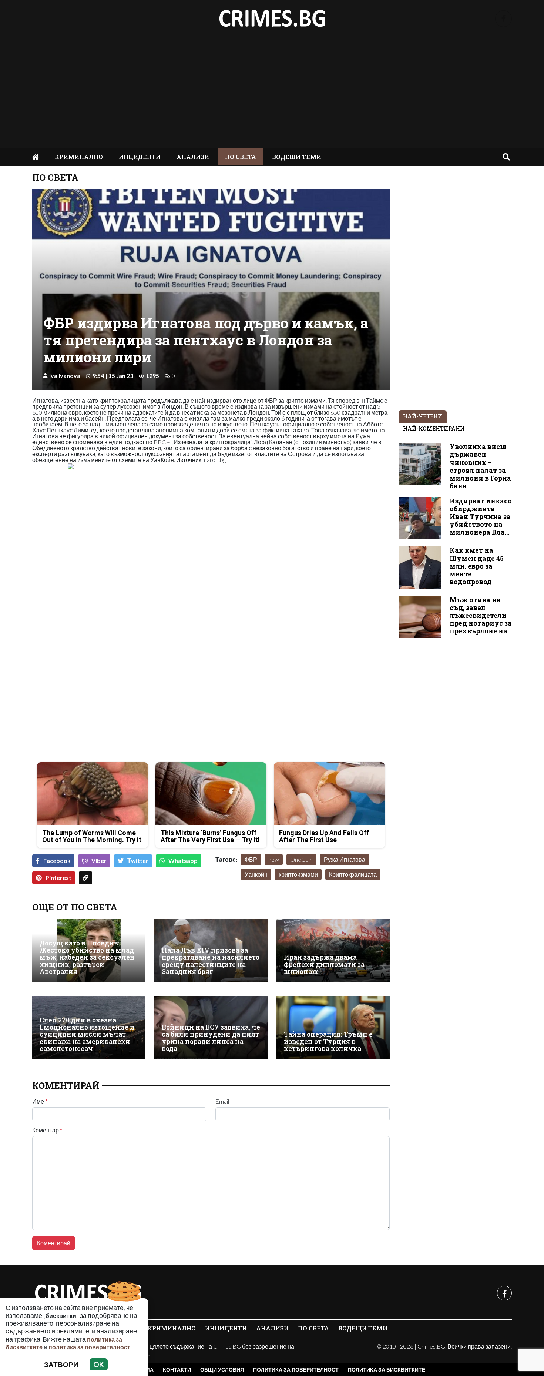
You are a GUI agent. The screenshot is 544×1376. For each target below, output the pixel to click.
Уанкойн (256, 874)
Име (40, 1101)
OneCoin (301, 859)
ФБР (251, 859)
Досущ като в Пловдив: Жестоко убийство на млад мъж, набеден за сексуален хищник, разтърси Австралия (87, 957)
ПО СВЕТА (240, 157)
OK (98, 1364)
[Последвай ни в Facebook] (503, 18)
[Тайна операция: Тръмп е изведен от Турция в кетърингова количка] (333, 1027)
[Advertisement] (272, 93)
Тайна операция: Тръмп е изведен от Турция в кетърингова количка (328, 1041)
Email (222, 1101)
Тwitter (137, 860)
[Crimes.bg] (87, 1293)
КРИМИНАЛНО (79, 157)
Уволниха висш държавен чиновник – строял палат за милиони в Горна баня (480, 466)
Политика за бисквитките (386, 1369)
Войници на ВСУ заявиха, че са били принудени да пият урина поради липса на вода (211, 1038)
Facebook (57, 860)
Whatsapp (183, 860)
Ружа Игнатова (344, 859)
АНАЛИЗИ (193, 157)
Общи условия (222, 1369)
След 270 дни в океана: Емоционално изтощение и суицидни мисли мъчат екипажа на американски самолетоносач (87, 1034)
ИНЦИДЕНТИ (140, 157)
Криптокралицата (353, 874)
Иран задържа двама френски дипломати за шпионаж (324, 964)
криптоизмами (298, 874)
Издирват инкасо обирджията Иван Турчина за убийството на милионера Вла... (481, 516)
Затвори (61, 1364)
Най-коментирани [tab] (433, 428)
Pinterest (58, 877)
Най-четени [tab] (422, 416)
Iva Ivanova (64, 375)
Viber (99, 860)
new (273, 859)
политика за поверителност (89, 1346)
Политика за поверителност (296, 1369)
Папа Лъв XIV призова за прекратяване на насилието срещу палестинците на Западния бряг (210, 961)
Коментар (47, 1130)
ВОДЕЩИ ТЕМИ (296, 157)
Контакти (177, 1369)
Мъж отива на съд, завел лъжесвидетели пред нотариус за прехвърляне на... (481, 615)
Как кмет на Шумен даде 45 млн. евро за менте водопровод (477, 566)
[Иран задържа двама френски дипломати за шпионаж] (333, 950)
